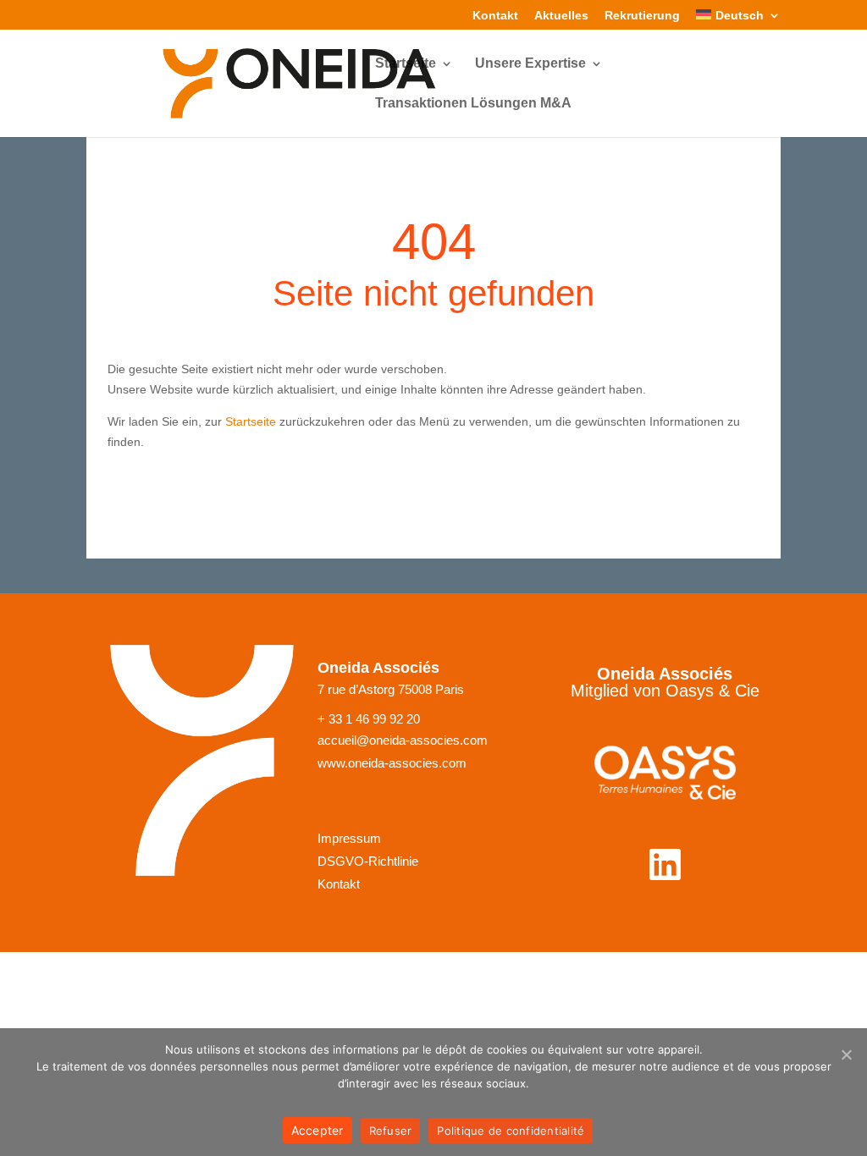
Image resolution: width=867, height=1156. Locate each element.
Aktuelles (561, 15)
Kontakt (495, 15)
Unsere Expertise (530, 64)
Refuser (390, 1130)
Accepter (317, 1130)
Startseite (405, 64)
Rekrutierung (642, 15)
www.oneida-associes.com (392, 763)
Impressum (349, 838)
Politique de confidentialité (510, 1130)
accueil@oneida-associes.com (403, 740)
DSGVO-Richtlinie (368, 861)
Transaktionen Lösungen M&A (473, 103)
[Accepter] (845, 1054)
